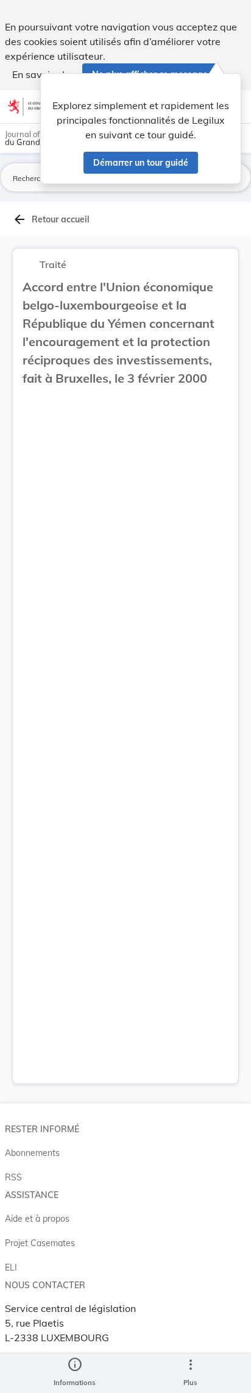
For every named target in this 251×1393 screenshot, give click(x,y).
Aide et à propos (37, 1218)
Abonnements (32, 1152)
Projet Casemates (40, 1243)
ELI (11, 1267)
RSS (13, 1177)
